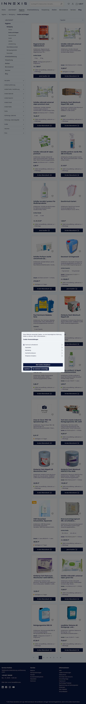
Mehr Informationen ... (40, 336)
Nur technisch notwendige (40, 369)
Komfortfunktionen (30, 353)
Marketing (28, 350)
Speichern (27, 369)
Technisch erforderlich (31, 344)
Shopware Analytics (30, 356)
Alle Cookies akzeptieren (43, 365)
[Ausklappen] (62, 344)
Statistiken (28, 347)
